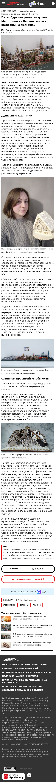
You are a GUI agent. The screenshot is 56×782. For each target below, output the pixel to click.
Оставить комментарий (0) (28, 579)
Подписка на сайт (13, 676)
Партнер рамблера (25, 769)
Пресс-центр (39, 664)
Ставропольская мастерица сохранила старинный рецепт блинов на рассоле (29, 618)
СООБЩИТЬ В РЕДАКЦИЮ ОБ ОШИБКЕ (22, 690)
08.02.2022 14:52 (8, 11)
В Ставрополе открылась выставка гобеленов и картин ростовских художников (32, 635)
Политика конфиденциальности (22, 686)
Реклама (7, 668)
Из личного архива (24, 77)
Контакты (32, 676)
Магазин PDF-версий (26, 668)
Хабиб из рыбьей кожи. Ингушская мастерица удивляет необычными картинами (32, 626)
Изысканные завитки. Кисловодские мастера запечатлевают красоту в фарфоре (32, 644)
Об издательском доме (16, 664)
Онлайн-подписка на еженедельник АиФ (26, 672)
